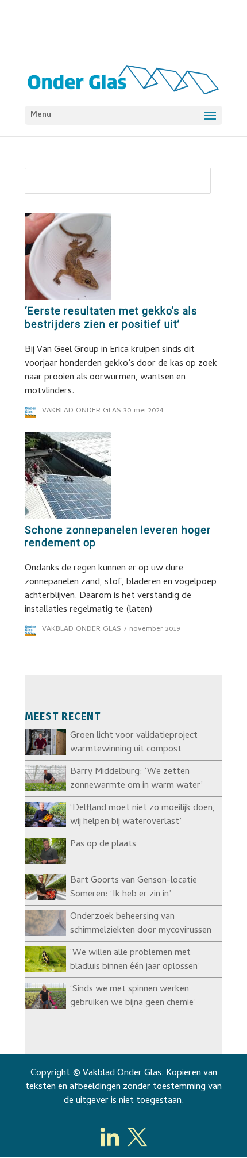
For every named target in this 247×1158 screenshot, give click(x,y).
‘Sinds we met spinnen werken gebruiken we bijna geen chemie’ (133, 996)
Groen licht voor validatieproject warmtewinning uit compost (134, 742)
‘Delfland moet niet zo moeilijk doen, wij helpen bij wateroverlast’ (142, 815)
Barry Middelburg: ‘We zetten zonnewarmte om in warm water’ (136, 779)
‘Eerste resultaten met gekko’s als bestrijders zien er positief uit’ (111, 317)
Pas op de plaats (103, 844)
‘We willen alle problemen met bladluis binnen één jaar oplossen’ (135, 960)
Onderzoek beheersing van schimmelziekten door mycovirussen (140, 924)
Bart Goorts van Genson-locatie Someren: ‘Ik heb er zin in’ (133, 887)
